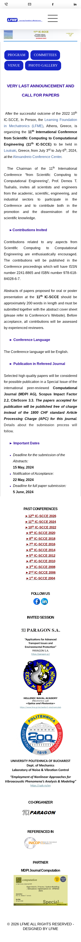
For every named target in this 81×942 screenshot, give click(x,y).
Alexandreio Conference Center (36, 157)
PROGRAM (16, 55)
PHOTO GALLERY (43, 65)
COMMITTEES (45, 55)
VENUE (14, 65)
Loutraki (10, 150)
